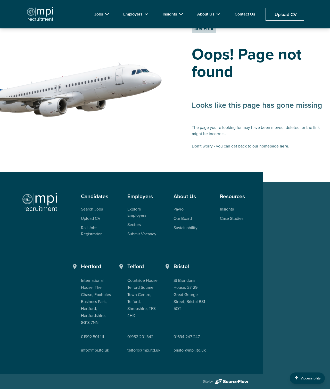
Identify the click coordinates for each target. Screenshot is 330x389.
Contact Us (245, 14)
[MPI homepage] (40, 14)
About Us (205, 14)
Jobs (98, 14)
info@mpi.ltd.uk (95, 350)
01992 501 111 (92, 336)
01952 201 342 (140, 336)
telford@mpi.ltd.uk (143, 350)
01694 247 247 (187, 336)
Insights (170, 14)
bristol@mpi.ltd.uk (190, 350)
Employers (133, 14)
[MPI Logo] (40, 202)
